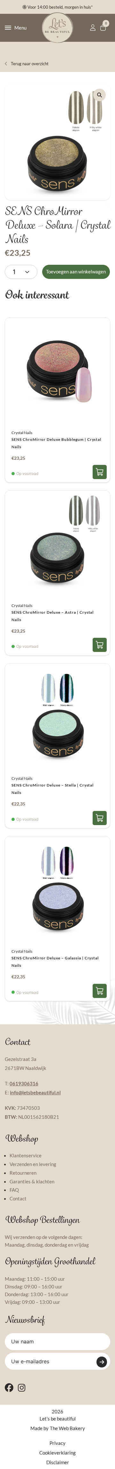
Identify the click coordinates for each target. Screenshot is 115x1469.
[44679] (100, 818)
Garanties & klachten (32, 1181)
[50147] (100, 645)
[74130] (100, 472)
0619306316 (24, 1083)
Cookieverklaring (57, 1453)
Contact (18, 1198)
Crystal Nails (22, 433)
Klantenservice (26, 1155)
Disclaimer (57, 1462)
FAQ (14, 1190)
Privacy (57, 1443)
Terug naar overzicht (29, 63)
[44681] (100, 991)
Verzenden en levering (33, 1164)
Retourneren (23, 1173)
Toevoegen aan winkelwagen (76, 271)
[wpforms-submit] (101, 1362)
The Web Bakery (67, 1428)
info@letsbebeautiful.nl (35, 1092)
